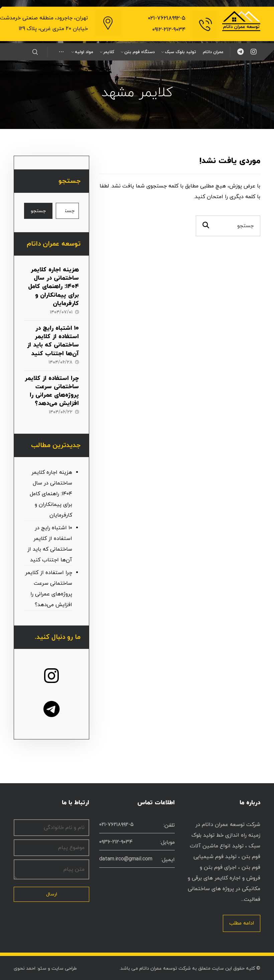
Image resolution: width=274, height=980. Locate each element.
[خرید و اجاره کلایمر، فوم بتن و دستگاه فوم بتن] (241, 21)
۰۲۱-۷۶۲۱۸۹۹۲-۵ (166, 18)
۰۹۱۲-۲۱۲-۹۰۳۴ (168, 30)
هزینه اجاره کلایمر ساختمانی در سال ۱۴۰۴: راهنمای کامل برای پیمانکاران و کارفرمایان (53, 287)
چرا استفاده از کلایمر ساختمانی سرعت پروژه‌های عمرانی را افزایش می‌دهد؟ (52, 391)
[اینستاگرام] (253, 51)
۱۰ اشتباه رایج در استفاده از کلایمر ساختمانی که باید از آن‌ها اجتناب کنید (53, 341)
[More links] (61, 52)
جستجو (38, 211)
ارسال (51, 894)
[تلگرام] (240, 51)
